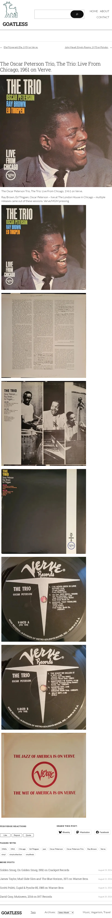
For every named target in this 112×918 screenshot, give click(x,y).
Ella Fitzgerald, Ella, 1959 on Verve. (21, 47)
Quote (28, 835)
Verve (103, 849)
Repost (17, 835)
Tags (33, 912)
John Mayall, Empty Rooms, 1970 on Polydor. (86, 47)
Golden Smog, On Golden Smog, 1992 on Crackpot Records (34, 870)
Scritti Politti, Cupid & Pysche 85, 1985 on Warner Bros (32, 887)
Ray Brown (92, 849)
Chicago (22, 849)
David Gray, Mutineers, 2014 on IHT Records (26, 896)
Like (5, 835)
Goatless (15, 24)
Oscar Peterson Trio (75, 849)
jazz (44, 849)
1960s (4, 849)
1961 (13, 849)
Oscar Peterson (56, 849)
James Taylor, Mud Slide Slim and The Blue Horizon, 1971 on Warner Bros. (44, 879)
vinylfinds (30, 854)
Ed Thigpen (34, 849)
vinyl (4, 854)
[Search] (77, 14)
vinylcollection (15, 854)
